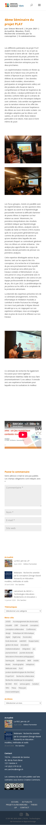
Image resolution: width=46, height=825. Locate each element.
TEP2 (7, 688)
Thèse (14, 688)
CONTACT (24, 807)
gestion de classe (12, 645)
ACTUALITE (27, 802)
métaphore (30, 664)
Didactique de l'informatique (23, 633)
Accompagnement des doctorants (25, 621)
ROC (15, 684)
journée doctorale (26, 653)
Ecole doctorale (11, 641)
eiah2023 (23, 641)
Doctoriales (27, 637)
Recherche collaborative (25, 676)
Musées (20, 31)
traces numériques (12, 692)
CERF (16, 625)
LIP (15, 807)
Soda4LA (35, 684)
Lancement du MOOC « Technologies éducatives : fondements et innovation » (25, 594)
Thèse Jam (22, 688)
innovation (24, 645)
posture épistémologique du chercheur (20, 672)
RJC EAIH (9, 684)
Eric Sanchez (20, 584)
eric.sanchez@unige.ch (14, 769)
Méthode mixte (11, 668)
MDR (29, 660)
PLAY (27, 31)
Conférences (31, 629)
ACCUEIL (15, 802)
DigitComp (16, 637)
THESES (34, 804)
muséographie (18, 664)
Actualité (9, 31)
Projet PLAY (10, 676)
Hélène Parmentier (30, 564)
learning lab (10, 660)
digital (8, 637)
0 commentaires (27, 36)
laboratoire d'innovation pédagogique (20, 657)
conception (34, 625)
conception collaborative (15, 629)
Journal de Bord (11, 653)
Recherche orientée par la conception (19, 680)
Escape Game (34, 641)
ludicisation (21, 660)
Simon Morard (16, 28)
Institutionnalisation (13, 649)
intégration (26, 649)
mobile (36, 660)
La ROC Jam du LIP (22, 561)
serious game (25, 684)
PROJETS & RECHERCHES (16, 804)
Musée (8, 664)
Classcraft (24, 625)
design (8, 633)
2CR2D (8, 621)
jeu (34, 649)
